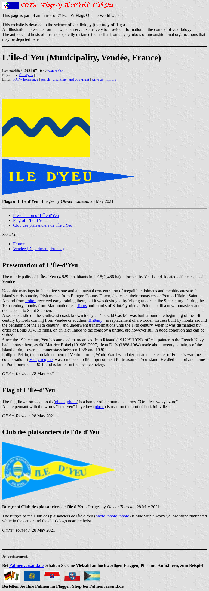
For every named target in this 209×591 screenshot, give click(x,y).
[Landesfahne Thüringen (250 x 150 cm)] (72, 574)
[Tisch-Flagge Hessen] (52, 574)
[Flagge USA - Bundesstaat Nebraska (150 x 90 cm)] (31, 574)
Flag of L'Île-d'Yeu (29, 220)
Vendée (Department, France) (38, 248)
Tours (82, 305)
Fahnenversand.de (26, 565)
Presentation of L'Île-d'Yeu (36, 215)
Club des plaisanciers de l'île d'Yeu (42, 225)
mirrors (111, 79)
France (19, 243)
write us (97, 79)
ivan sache (55, 71)
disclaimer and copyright (71, 79)
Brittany (95, 320)
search (45, 79)
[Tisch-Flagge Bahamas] (92, 574)
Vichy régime (41, 359)
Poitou (30, 300)
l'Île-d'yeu (26, 75)
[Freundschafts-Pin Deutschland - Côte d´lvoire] (11, 574)
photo (60, 401)
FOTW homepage (25, 79)
